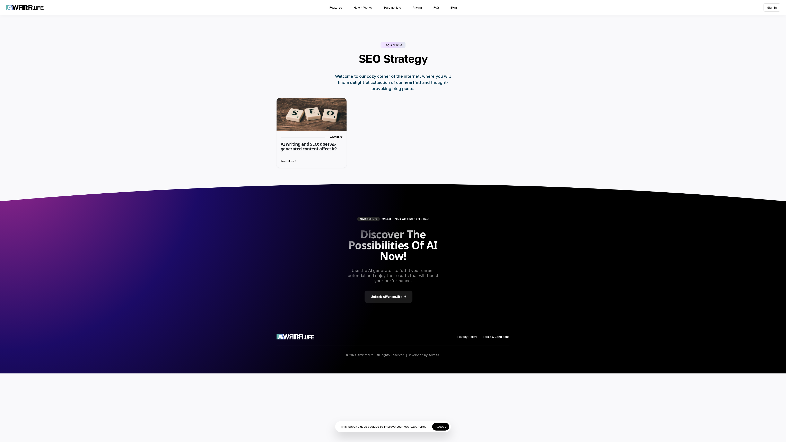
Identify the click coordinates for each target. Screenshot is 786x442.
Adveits (433, 355)
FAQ (436, 7)
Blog (453, 7)
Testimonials (392, 7)
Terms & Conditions (496, 336)
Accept (441, 426)
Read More (287, 161)
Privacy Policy (467, 336)
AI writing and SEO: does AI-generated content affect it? (309, 146)
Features (335, 7)
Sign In (772, 7)
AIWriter (336, 137)
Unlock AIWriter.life (386, 297)
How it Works (362, 7)
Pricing (417, 7)
